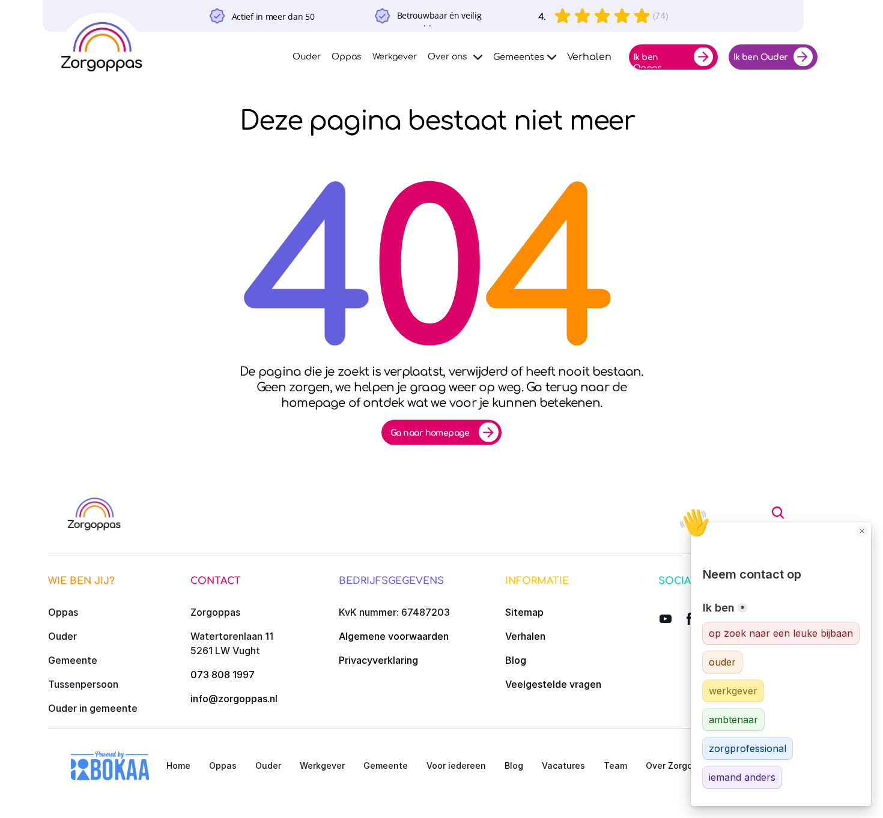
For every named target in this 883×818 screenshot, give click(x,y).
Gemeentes (518, 57)
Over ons (447, 56)
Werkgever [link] (394, 56)
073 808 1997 (222, 675)
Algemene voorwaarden (394, 636)
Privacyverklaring (378, 660)
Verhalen (525, 636)
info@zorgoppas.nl (234, 699)
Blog (515, 660)
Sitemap (524, 612)
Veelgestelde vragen (553, 684)
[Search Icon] (778, 513)
